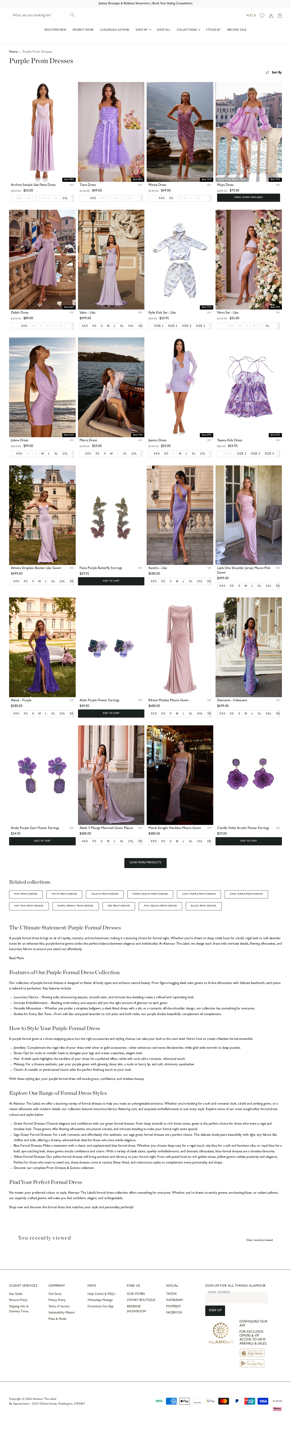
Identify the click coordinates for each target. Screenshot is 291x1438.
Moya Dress (225, 185)
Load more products (146, 862)
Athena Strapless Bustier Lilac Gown (36, 568)
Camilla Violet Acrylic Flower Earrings (243, 828)
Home (13, 52)
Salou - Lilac (88, 313)
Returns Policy (18, 1300)
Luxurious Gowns (114, 30)
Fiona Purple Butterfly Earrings (101, 568)
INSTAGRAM (174, 1300)
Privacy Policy (56, 1300)
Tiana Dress (88, 185)
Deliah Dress (20, 313)
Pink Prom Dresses (26, 894)
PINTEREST (173, 1306)
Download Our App (100, 1306)
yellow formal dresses (68, 1157)
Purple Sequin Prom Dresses (150, 894)
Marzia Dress (157, 185)
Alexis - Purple (21, 700)
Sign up (215, 1310)
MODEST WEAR (83, 30)
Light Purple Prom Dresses (199, 894)
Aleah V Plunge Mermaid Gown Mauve (106, 828)
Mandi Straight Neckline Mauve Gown (174, 828)
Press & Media (57, 1319)
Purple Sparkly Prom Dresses (76, 906)
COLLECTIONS (187, 30)
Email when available (249, 197)
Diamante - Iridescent (232, 700)
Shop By (142, 30)
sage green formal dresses (146, 1135)
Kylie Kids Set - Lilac (162, 313)
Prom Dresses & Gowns (63, 1168)
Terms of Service (59, 1306)
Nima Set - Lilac (228, 313)
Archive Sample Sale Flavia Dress (33, 185)
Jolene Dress (19, 440)
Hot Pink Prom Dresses (29, 906)
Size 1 (228, 453)
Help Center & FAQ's (101, 1294)
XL (56, 198)
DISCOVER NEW (56, 30)
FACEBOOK (174, 1312)
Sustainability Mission (61, 1312)
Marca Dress (88, 440)
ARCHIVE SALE (237, 30)
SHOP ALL (164, 30)
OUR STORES (136, 1294)
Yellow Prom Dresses (104, 894)
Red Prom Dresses (119, 906)
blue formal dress (123, 1146)
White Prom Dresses (64, 894)
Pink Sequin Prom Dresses (160, 906)
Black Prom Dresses (203, 906)
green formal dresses (119, 1124)
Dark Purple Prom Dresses (246, 894)
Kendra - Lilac (157, 568)
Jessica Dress (157, 440)
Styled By (213, 30)
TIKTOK (171, 1294)
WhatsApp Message (100, 1300)
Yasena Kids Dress (229, 440)
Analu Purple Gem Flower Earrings (35, 828)
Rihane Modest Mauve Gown (168, 700)
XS (29, 198)
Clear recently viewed (259, 1240)
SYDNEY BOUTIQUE (141, 1300)
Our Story (54, 1294)
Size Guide (16, 1294)
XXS (19, 198)
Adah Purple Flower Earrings (99, 700)
